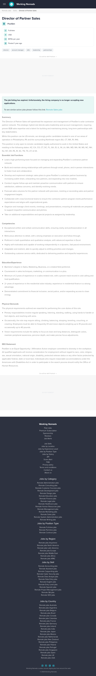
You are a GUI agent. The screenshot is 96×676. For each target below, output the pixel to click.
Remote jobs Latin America (47, 548)
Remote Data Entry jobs (48, 579)
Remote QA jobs (48, 592)
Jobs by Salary (48, 454)
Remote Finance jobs (48, 498)
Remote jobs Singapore (48, 650)
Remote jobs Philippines (48, 642)
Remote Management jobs (48, 509)
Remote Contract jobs (47, 532)
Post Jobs (48, 428)
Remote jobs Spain (47, 652)
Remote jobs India (48, 628)
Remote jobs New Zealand (48, 639)
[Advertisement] (48, 75)
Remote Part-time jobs (48, 530)
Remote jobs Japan (48, 631)
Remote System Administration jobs (48, 517)
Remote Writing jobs (48, 519)
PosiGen (11, 23)
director (6, 50)
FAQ (48, 462)
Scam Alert (48, 459)
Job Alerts (48, 438)
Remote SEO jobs (48, 595)
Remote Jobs (6, 10)
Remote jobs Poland (48, 644)
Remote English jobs (48, 581)
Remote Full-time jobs (48, 527)
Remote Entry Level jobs (48, 584)
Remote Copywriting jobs (48, 571)
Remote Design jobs (48, 493)
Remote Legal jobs (48, 501)
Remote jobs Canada (48, 615)
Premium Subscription (48, 430)
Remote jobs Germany (48, 623)
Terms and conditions (48, 467)
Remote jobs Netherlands (48, 636)
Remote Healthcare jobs (48, 503)
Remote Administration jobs (48, 482)
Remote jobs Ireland (48, 626)
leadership (36, 50)
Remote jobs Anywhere (48, 542)
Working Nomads (25, 4)
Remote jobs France (48, 621)
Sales (15, 10)
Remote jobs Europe (48, 550)
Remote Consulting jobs (48, 485)
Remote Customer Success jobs (48, 488)
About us (48, 472)
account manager (18, 50)
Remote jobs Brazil (48, 613)
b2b (28, 50)
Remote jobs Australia (48, 605)
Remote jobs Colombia (48, 618)
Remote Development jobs (48, 490)
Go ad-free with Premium (47, 56)
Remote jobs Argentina (48, 607)
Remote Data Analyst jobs (48, 576)
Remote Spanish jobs (48, 587)
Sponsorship (48, 433)
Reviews (48, 435)
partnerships (48, 50)
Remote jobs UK (48, 655)
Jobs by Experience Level (48, 449)
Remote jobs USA (48, 657)
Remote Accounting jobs (48, 566)
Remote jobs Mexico (48, 634)
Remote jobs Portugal (48, 647)
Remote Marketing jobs (48, 511)
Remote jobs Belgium (48, 610)
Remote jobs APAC (48, 558)
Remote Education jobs (48, 496)
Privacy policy (48, 464)
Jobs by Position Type (48, 451)
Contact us (48, 470)
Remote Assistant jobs (48, 568)
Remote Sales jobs (54, 109)
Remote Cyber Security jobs (48, 574)
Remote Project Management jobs (48, 589)
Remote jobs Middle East (48, 553)
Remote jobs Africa (47, 555)
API (48, 456)
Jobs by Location (48, 446)
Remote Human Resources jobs (48, 506)
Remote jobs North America (48, 545)
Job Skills (48, 443)
